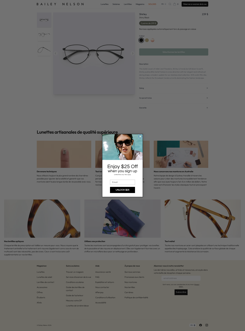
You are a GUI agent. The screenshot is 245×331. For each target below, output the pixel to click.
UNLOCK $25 (122, 190)
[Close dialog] (140, 136)
